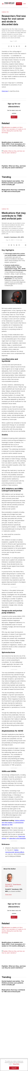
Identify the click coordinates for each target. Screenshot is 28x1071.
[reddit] (16, 46)
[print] (25, 46)
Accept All (14, 1068)
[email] (19, 46)
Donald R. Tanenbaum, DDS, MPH (14, 237)
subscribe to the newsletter (17, 838)
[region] (14, 1065)
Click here (5, 91)
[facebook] (9, 46)
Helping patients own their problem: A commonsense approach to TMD (13, 822)
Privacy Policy (16, 1064)
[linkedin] (11, 46)
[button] (3, 4)
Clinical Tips (5, 12)
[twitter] (14, 46)
